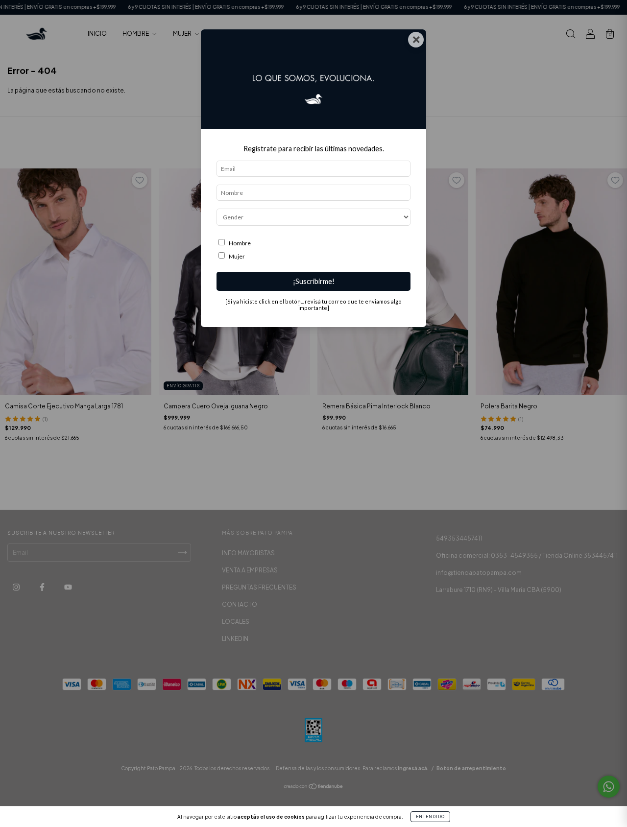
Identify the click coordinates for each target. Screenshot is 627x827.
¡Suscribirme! (314, 281)
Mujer (237, 256)
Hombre (240, 243)
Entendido (430, 816)
